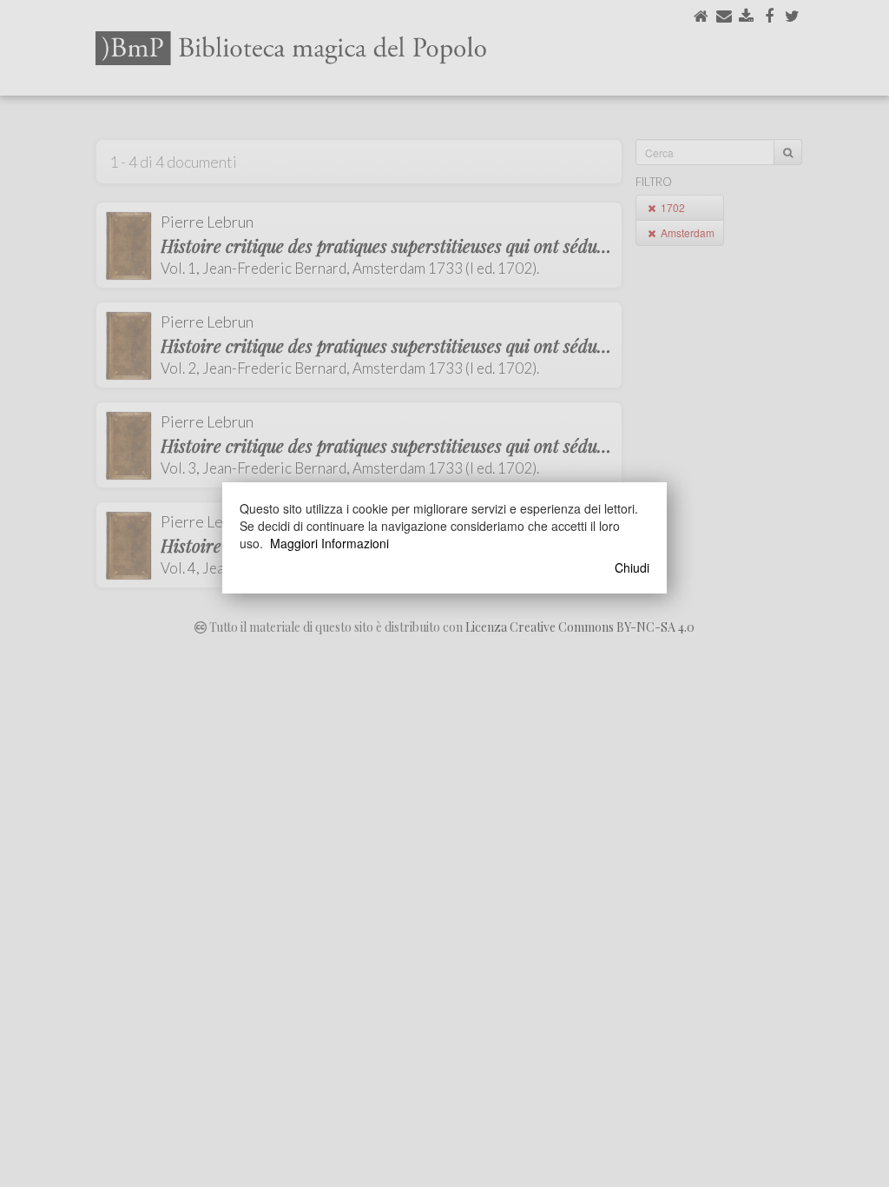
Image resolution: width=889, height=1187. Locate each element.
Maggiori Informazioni (329, 543)
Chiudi (632, 567)
